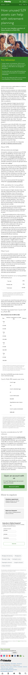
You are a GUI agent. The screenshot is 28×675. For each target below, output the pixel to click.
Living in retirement (6, 565)
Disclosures (11, 668)
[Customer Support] (20, 1)
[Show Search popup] (25, 673)
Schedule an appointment (12, 499)
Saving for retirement (18, 562)
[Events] (19, 673)
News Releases (7, 663)
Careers (2, 663)
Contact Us (25, 666)
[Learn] (2, 673)
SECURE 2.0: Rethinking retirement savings (11, 143)
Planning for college (6, 559)
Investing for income (16, 559)
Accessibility (20, 666)
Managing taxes (18, 555)
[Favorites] (8, 673)
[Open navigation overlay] (2, 1)
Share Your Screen (4, 668)
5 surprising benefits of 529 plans (15, 181)
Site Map (15, 666)
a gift (16, 244)
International (19, 663)
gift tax (10, 163)
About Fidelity (13, 663)
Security (11, 666)
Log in (24, 1)
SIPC (19, 641)
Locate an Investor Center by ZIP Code (8, 650)
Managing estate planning (7, 555)
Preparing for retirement (7, 562)
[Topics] (14, 673)
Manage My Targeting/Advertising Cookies (9, 669)
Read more (11, 510)
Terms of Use (3, 666)
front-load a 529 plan (15, 156)
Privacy (7, 666)
